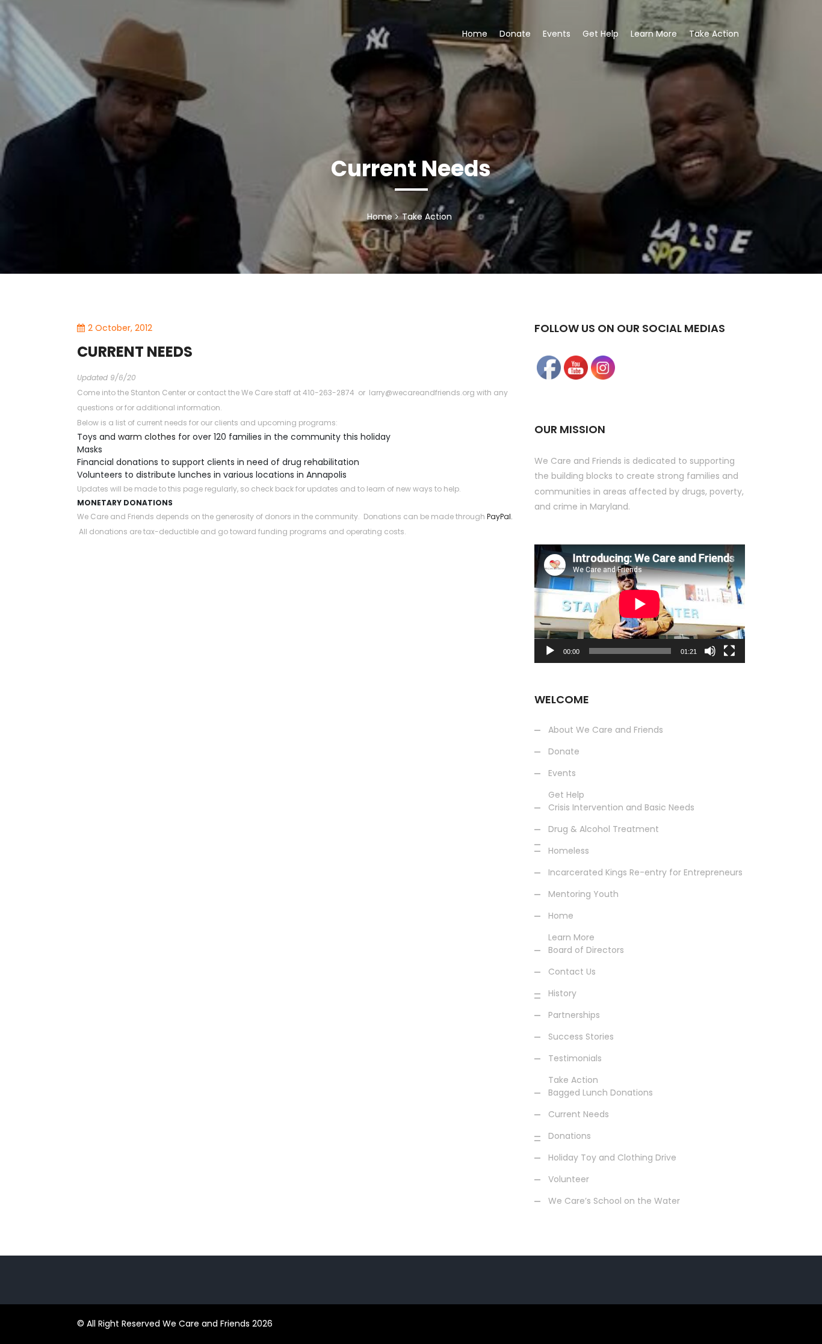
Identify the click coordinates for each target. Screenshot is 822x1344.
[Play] (550, 651)
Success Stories (680, 253)
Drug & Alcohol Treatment (603, 829)
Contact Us (572, 972)
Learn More (654, 34)
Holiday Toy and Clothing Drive (612, 1157)
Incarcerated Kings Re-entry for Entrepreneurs (645, 872)
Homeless (568, 851)
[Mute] (710, 651)
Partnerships (574, 1015)
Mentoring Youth (583, 894)
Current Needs (578, 1114)
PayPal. (500, 516)
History (562, 993)
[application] (639, 603)
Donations (569, 1136)
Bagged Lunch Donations (600, 1093)
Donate (515, 34)
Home (474, 34)
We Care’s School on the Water (614, 1201)
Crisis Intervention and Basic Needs (621, 807)
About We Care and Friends (605, 730)
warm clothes (147, 437)
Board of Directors (586, 950)
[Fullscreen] (729, 651)
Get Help (601, 34)
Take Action (714, 34)
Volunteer (568, 1179)
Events (556, 34)
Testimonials (575, 1058)
